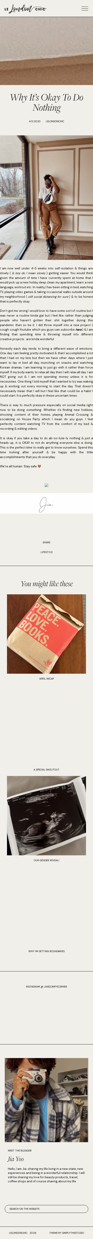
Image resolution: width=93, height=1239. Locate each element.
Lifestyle (47, 552)
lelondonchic (18, 1232)
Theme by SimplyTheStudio (66, 1232)
